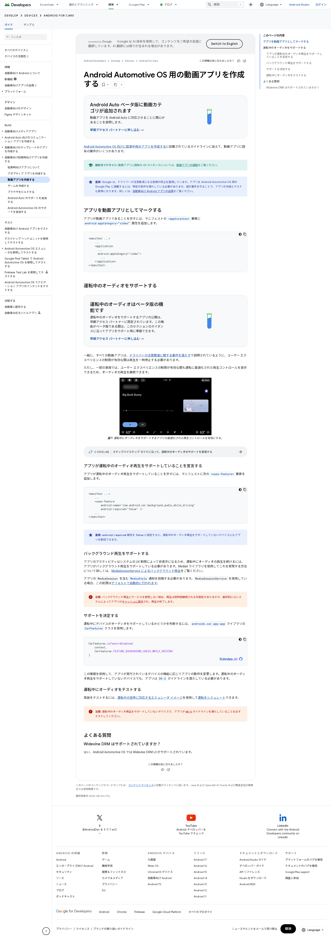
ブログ (168, 4)
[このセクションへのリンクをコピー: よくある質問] (115, 735)
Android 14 (200, 878)
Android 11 (200, 896)
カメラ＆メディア (112, 878)
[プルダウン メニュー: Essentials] (59, 4)
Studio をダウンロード (253, 878)
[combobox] (225, 4)
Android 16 (200, 866)
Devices (31, 15)
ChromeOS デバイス (160, 872)
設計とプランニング (81, 4)
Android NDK (247, 884)
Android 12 (200, 890)
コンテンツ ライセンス (141, 785)
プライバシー (110, 884)
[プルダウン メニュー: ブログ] (177, 4)
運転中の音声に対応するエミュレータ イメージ (150, 698)
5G (104, 890)
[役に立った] (239, 61)
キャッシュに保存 (132, 601)
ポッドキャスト (65, 896)
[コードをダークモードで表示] (240, 234)
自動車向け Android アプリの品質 (153, 191)
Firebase (139, 912)
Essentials (47, 4)
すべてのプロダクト (200, 912)
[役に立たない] (244, 61)
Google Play (137, 4)
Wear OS (153, 866)
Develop (11, 15)
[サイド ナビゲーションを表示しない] (46, 931)
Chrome (122, 912)
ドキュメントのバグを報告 (301, 866)
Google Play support (297, 872)
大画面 (152, 859)
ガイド (9, 24)
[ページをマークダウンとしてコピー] (115, 84)
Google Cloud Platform (166, 912)
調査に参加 (292, 878)
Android (61, 859)
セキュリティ (64, 872)
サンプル (29, 24)
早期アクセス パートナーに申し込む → (117, 130)
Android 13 (200, 884)
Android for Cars (59, 15)
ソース (60, 878)
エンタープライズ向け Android (74, 866)
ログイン (320, 4)
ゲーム (106, 859)
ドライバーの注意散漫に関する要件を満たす (160, 355)
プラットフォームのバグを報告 (304, 859)
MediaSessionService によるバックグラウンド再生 (146, 571)
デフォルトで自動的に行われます (134, 583)
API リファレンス (249, 872)
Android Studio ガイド (252, 859)
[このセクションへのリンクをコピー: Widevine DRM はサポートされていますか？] (164, 744)
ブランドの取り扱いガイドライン (113, 928)
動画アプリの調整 (187, 165)
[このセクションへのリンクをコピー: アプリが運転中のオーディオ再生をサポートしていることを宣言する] (206, 466)
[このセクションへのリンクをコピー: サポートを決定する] (122, 616)
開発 (111, 4)
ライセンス (82, 928)
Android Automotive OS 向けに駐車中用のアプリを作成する (125, 147)
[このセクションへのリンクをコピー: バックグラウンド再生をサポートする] (152, 554)
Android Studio (299, 4)
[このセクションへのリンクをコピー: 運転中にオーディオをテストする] (145, 690)
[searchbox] (26, 37)
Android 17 (200, 859)
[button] (25, 91)
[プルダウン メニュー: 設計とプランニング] (98, 4)
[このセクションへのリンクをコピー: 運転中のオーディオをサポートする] (161, 286)
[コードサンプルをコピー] (245, 234)
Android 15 (200, 872)
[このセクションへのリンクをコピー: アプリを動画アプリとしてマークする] (165, 210)
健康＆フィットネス (114, 872)
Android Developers (95, 60)
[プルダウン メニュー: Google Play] (150, 4)
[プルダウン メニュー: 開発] (119, 4)
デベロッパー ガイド (251, 866)
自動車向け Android (160, 878)
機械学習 (107, 866)
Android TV (154, 884)
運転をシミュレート (211, 698)
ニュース (61, 884)
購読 (288, 929)
